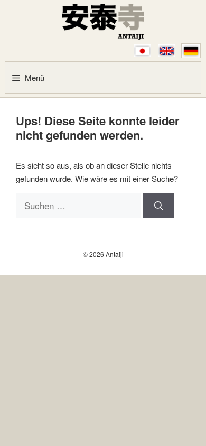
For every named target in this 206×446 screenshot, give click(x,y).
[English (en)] (166, 50)
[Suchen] (158, 205)
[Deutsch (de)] (191, 50)
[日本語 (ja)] (142, 50)
